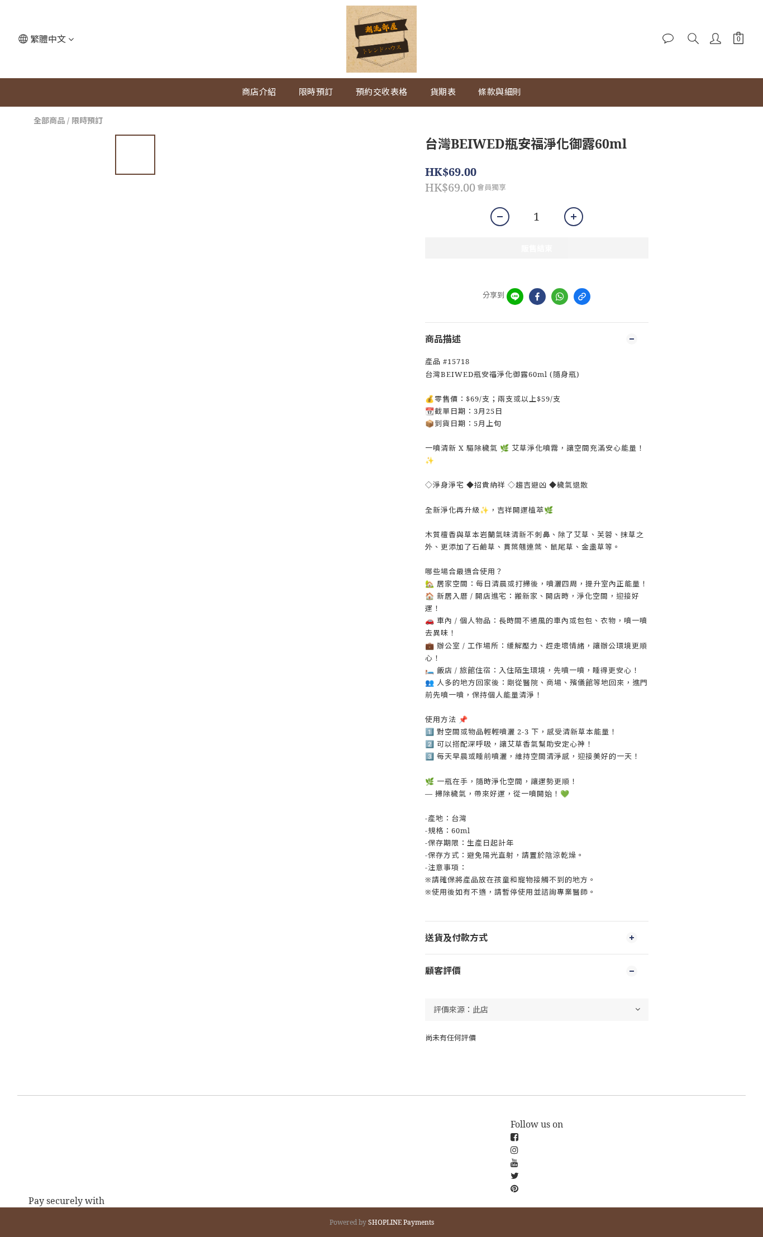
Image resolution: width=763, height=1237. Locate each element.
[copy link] (582, 296)
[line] (515, 296)
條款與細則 (500, 91)
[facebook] (537, 296)
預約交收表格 (382, 91)
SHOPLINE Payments (401, 1222)
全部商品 (49, 120)
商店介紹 (259, 91)
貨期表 (443, 91)
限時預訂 (316, 91)
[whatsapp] (559, 296)
